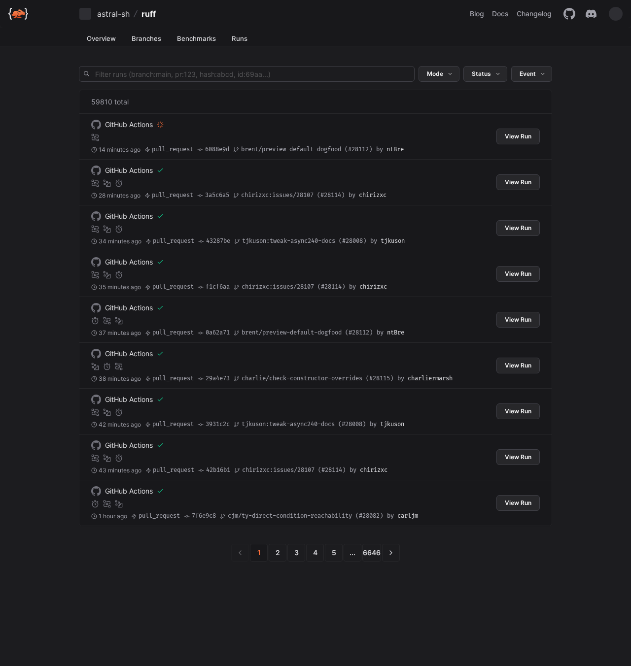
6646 (372, 552)
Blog (477, 13)
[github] (569, 14)
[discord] (591, 14)
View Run (518, 136)
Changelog (534, 13)
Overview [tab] (101, 38)
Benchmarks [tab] (196, 38)
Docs (500, 13)
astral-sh (113, 14)
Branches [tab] (146, 38)
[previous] (240, 553)
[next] (391, 553)
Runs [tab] (239, 38)
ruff (148, 14)
